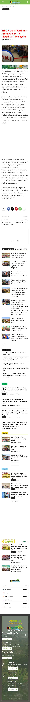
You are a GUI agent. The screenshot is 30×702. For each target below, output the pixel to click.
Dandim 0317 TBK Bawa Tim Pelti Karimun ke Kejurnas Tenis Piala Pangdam (18, 265)
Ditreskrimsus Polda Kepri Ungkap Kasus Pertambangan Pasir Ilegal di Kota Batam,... (19, 485)
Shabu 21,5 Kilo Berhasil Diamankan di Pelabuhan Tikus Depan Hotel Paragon (8, 221)
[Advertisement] (15, 19)
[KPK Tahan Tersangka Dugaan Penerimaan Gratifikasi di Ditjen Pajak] (6, 274)
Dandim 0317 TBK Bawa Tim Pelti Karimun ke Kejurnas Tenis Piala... (19, 448)
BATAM (5, 469)
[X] (12, 209)
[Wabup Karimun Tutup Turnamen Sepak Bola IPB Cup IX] (6, 282)
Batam (13, 489)
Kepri (7, 6)
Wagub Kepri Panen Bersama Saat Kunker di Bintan (18, 320)
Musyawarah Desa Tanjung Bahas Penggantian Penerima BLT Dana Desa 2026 (14, 401)
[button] (3, 2)
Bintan (3, 292)
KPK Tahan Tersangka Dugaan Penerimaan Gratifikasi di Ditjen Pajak (19, 274)
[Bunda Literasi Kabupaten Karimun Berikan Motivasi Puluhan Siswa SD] (6, 328)
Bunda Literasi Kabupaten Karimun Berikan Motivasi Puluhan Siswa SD (19, 328)
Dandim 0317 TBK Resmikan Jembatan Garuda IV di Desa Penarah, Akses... (19, 567)
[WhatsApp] (20, 209)
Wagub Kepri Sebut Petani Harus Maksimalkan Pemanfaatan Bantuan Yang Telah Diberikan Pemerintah (19, 292)
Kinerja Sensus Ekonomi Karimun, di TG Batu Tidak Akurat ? (21, 220)
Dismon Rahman (10, 394)
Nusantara (4, 275)
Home (3, 6)
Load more (14, 464)
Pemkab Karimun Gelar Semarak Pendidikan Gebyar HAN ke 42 (18, 255)
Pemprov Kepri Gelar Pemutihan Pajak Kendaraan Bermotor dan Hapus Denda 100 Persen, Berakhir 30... (14, 424)
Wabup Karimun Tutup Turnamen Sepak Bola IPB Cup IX (19, 282)
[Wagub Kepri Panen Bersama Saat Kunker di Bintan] (6, 320)
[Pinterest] (16, 209)
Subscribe (24, 607)
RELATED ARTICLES (8, 249)
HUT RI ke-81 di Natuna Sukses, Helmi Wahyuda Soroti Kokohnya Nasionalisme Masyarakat (15, 413)
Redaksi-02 (5, 39)
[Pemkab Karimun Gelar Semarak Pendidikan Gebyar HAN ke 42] (6, 255)
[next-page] (5, 345)
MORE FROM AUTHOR (21, 249)
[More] (24, 209)
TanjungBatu (7, 542)
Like (26, 586)
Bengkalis (4, 304)
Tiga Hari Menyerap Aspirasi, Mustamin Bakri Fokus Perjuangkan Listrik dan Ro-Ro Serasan (15, 390)
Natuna (4, 384)
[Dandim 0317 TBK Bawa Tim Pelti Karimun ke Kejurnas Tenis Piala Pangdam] (6, 263)
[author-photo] (15, 238)
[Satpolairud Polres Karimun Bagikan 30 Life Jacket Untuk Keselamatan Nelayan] (6, 336)
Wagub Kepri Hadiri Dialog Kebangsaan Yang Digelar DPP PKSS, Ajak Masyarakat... (19, 494)
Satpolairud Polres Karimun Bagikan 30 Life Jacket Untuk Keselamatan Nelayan (19, 338)
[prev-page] (3, 345)
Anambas (4, 428)
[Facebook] (8, 209)
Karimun (12, 6)
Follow (25, 589)
